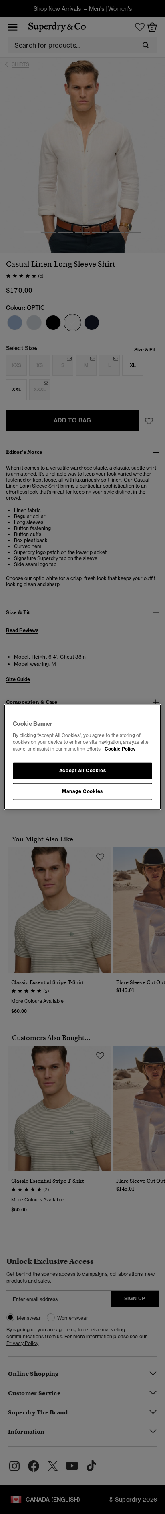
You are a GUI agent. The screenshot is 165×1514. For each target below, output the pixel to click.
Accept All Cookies (82, 770)
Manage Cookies (82, 791)
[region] (82, 757)
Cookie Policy (120, 748)
